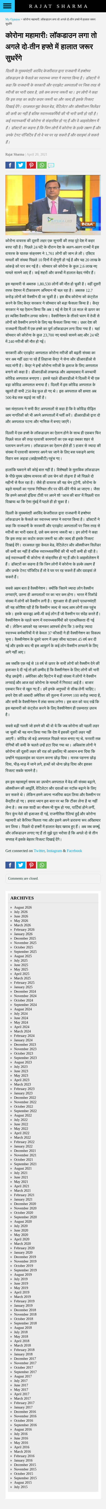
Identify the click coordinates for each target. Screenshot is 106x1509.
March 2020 (22, 1244)
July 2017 (21, 1381)
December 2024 (25, 991)
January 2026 (23, 934)
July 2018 (21, 1332)
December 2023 (25, 1044)
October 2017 (23, 1367)
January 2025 (23, 987)
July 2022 (21, 1120)
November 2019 (25, 1261)
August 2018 (23, 1328)
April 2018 (21, 1341)
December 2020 (25, 1204)
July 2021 (21, 1173)
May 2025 (21, 969)
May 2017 (21, 1390)
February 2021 (24, 1195)
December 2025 (25, 938)
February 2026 (24, 929)
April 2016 (21, 1447)
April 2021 (21, 1186)
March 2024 (22, 1031)
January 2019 (23, 1305)
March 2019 (22, 1297)
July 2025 (21, 960)
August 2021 (23, 1168)
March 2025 (22, 978)
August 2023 (23, 1062)
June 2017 (21, 1385)
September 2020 (25, 1217)
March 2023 (22, 1084)
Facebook (74, 851)
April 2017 (21, 1394)
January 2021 (23, 1199)
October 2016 (23, 1420)
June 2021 (21, 1177)
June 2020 (21, 1230)
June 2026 (21, 916)
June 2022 (21, 1124)
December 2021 (25, 1151)
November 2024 (25, 996)
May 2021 (21, 1182)
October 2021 (23, 1159)
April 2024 (21, 1027)
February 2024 (24, 1036)
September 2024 (25, 1005)
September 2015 (25, 1478)
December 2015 (25, 1465)
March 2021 (22, 1190)
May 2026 (21, 921)
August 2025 (23, 956)
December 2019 (25, 1257)
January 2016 (23, 1460)
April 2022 (21, 1133)
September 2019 (25, 1270)
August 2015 (23, 1482)
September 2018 (25, 1323)
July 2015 (21, 1487)
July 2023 (21, 1067)
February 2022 (24, 1142)
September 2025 (25, 952)
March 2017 (22, 1398)
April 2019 (21, 1292)
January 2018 (23, 1354)
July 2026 (21, 912)
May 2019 (21, 1288)
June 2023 (21, 1071)
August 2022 (23, 1115)
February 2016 (24, 1456)
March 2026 (22, 925)
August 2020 (23, 1221)
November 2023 (25, 1049)
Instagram (54, 851)
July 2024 (21, 1014)
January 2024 (23, 1040)
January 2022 (23, 1146)
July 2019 (21, 1279)
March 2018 (22, 1345)
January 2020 (23, 1252)
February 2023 (24, 1089)
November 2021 (25, 1155)
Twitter (39, 851)
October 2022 (23, 1106)
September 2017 (25, 1372)
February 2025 (24, 983)
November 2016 (25, 1416)
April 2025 (21, 974)
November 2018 (25, 1314)
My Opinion (12, 19)
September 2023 (25, 1058)
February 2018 (24, 1350)
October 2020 (23, 1213)
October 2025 (23, 947)
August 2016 (23, 1429)
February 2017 (24, 1403)
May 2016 (21, 1443)
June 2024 (21, 1018)
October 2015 (23, 1474)
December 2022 (25, 1098)
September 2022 (25, 1111)
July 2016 (21, 1434)
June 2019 (21, 1283)
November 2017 (25, 1363)
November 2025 (25, 943)
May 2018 (21, 1336)
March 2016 (22, 1451)
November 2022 (25, 1102)
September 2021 (25, 1164)
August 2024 (23, 1009)
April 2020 (21, 1239)
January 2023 (23, 1093)
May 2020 (21, 1235)
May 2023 (21, 1075)
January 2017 (23, 1407)
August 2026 (23, 907)
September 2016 (25, 1425)
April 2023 (21, 1080)
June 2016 (21, 1438)
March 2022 (22, 1137)
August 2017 (23, 1376)
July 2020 (21, 1226)
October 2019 (23, 1266)
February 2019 (24, 1301)
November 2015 (25, 1469)
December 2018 (25, 1310)
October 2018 (23, 1319)
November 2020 (25, 1208)
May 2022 (21, 1129)
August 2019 (23, 1275)
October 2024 (23, 1000)
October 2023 (23, 1053)
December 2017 (25, 1359)
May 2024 (21, 1022)
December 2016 (25, 1412)
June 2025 (21, 965)
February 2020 (24, 1248)
